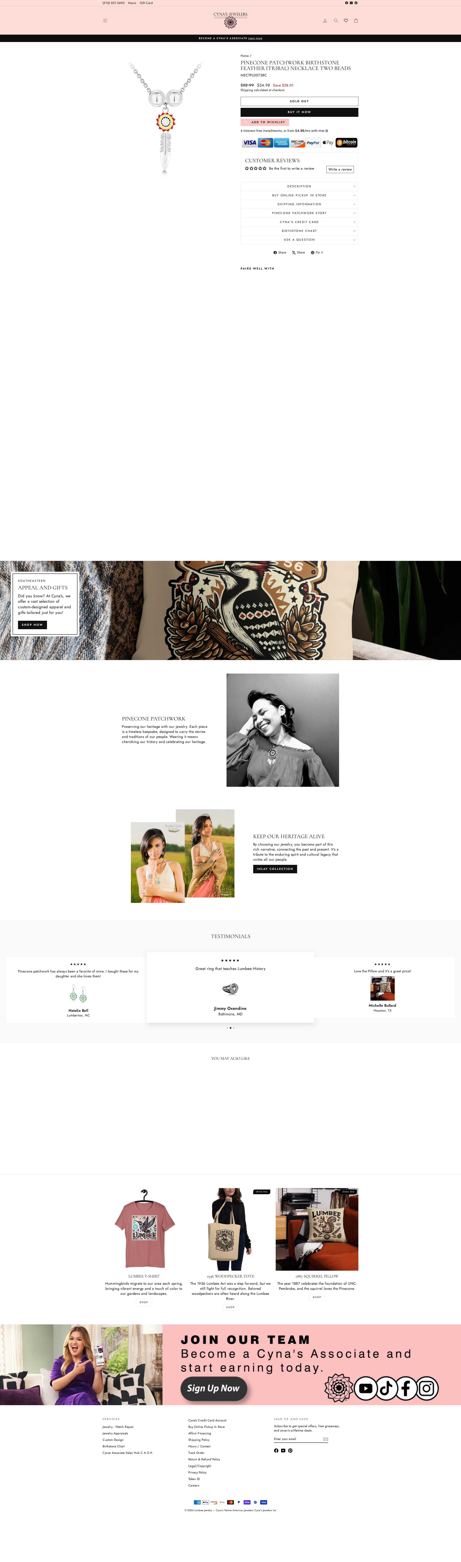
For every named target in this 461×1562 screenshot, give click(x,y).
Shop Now (32, 625)
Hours (132, 3)
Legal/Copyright (199, 1466)
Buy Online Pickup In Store (206, 1427)
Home (245, 56)
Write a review (340, 169)
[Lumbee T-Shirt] (144, 1229)
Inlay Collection (275, 869)
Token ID (194, 1479)
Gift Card (146, 3)
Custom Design (113, 1440)
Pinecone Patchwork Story (299, 213)
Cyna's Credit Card (299, 222)
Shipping (247, 90)
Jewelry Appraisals (115, 1433)
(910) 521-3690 (113, 3)
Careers (193, 1485)
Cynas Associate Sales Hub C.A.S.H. (128, 1453)
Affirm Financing (199, 1433)
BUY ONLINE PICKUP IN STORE (299, 195)
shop (317, 1297)
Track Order (196, 1453)
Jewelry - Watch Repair (118, 1427)
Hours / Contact (199, 1446)
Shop (144, 1302)
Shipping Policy (199, 1440)
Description (299, 186)
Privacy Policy (197, 1472)
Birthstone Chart (299, 231)
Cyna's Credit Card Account (207, 1420)
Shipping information (299, 204)
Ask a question (299, 240)
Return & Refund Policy (204, 1459)
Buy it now (299, 112)
